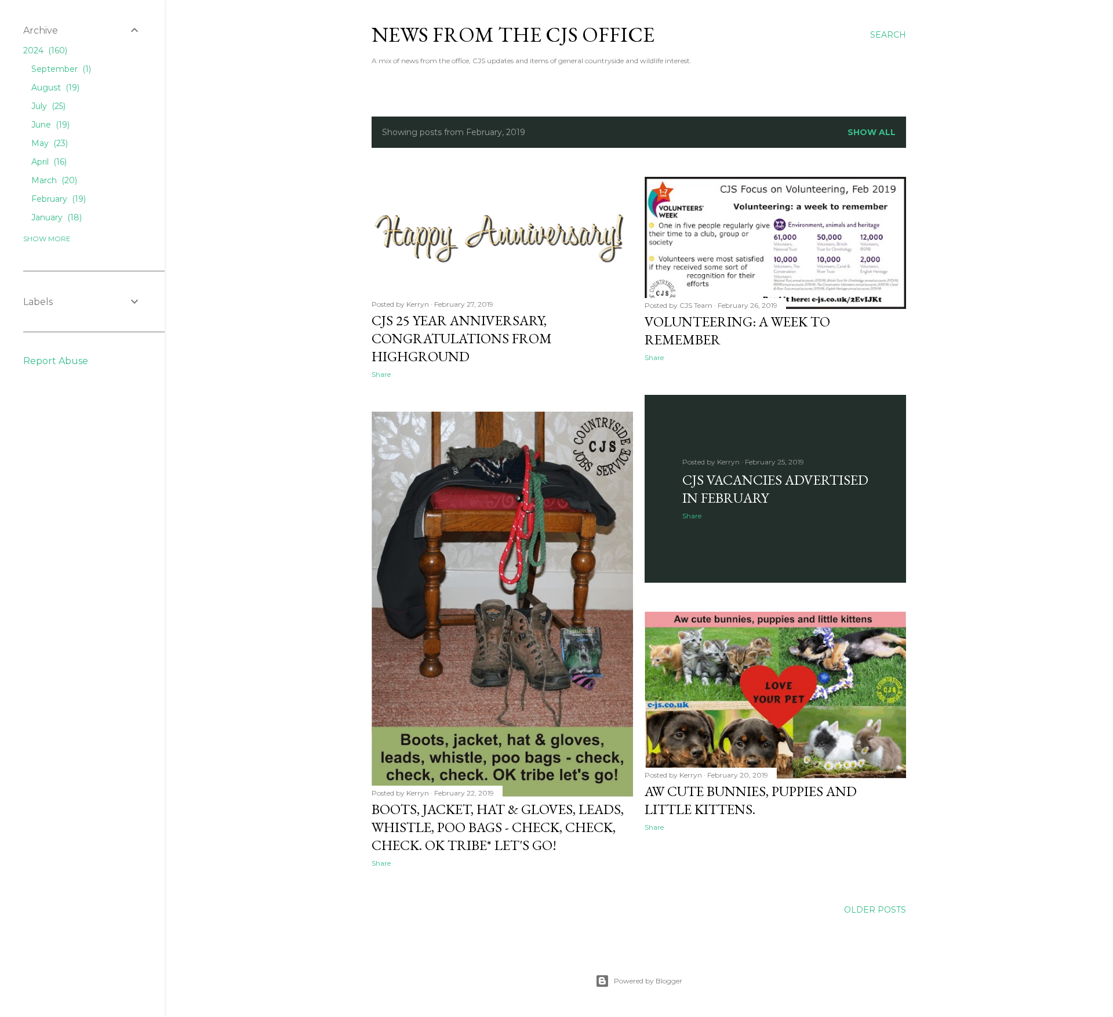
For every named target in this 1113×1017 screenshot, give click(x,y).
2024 (44, 50)
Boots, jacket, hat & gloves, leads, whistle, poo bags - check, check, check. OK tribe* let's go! (498, 827)
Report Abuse (55, 360)
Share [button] (381, 374)
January (55, 217)
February (57, 199)
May (48, 143)
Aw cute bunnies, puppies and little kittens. (751, 800)
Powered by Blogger (648, 980)
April (47, 162)
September (60, 69)
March (53, 180)
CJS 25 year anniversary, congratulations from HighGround (462, 338)
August (54, 87)
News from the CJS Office (513, 34)
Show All (872, 132)
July (47, 106)
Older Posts (875, 910)
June (49, 124)
